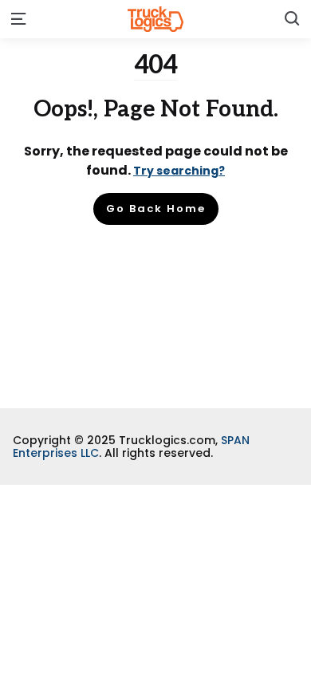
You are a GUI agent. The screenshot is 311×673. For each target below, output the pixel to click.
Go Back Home (156, 208)
